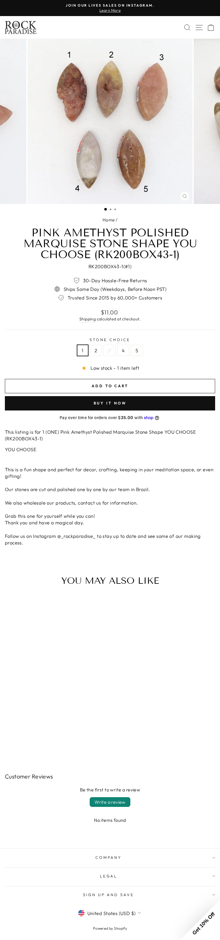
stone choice (110, 339)
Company (108, 857)
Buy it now (110, 403)
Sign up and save (108, 894)
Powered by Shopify (110, 928)
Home (109, 220)
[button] (200, 920)
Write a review (110, 802)
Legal (108, 876)
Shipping (87, 319)
